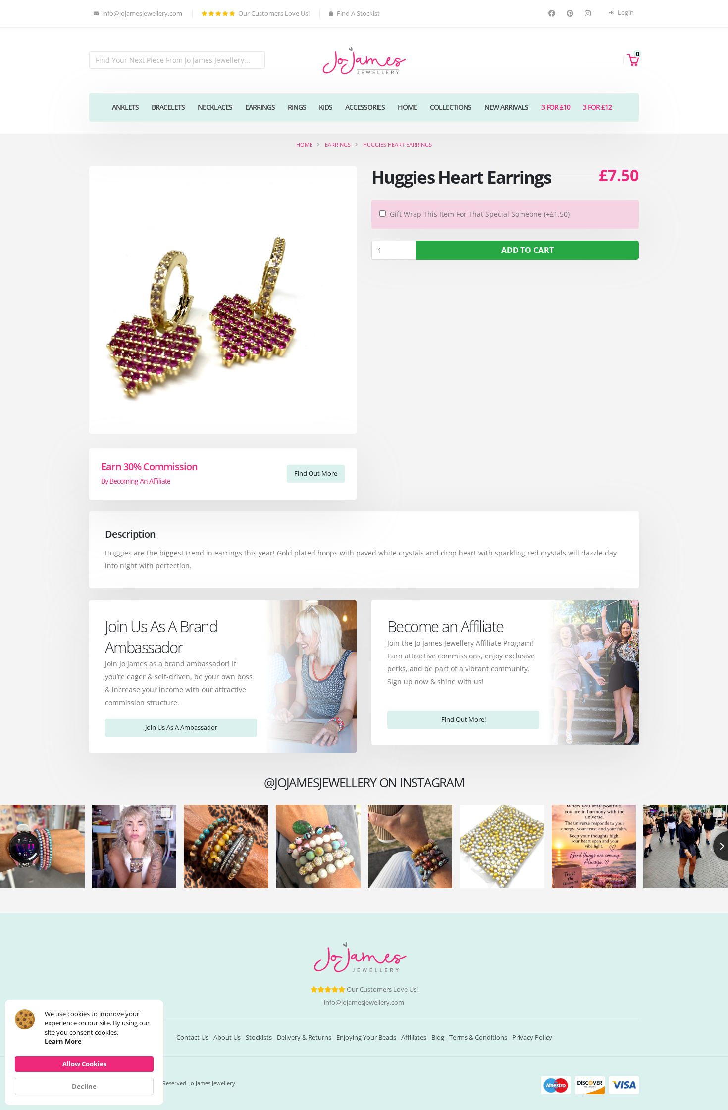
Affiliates (413, 1037)
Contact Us (192, 1037)
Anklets (125, 107)
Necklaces (215, 107)
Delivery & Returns (304, 1037)
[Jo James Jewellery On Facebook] (553, 13)
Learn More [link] (63, 1041)
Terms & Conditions (478, 1037)
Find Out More (315, 473)
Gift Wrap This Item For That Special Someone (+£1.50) (480, 214)
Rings (297, 107)
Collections (450, 107)
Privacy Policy (532, 1037)
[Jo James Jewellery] (364, 59)
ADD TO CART (527, 250)
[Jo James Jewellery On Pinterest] (571, 13)
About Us (227, 1037)
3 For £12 (597, 107)
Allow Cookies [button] (84, 1064)
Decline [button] (84, 1086)
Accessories (365, 107)
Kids (325, 107)
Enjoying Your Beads (366, 1037)
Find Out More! (463, 719)
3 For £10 (555, 107)
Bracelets (168, 107)
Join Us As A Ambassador (181, 727)
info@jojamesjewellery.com (364, 1002)
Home (407, 107)
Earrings (260, 107)
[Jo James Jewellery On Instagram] (589, 13)
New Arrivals (506, 107)
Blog (437, 1037)
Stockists (259, 1037)
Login (625, 12)
